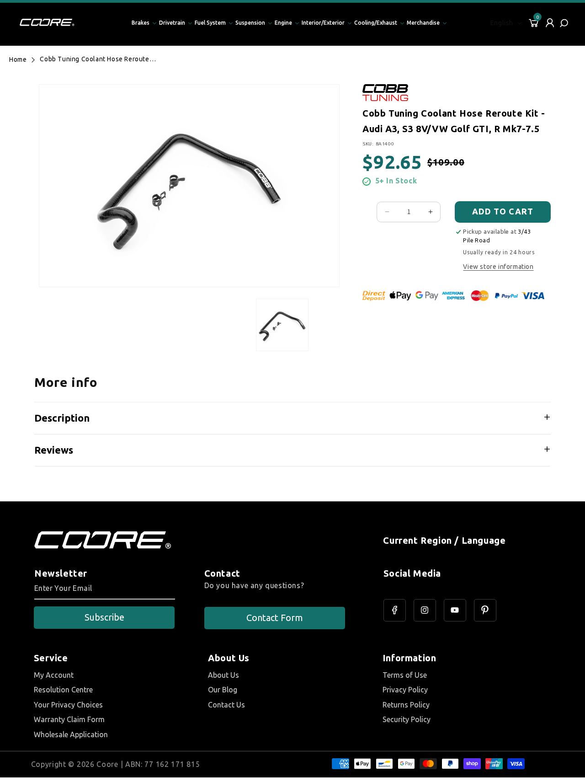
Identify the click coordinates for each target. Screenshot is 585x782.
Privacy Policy (405, 690)
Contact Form (274, 617)
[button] (564, 23)
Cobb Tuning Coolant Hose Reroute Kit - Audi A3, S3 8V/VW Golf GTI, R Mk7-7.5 (94, 59)
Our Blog (222, 690)
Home (18, 59)
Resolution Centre (63, 690)
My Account (54, 675)
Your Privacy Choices (68, 705)
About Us (223, 675)
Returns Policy (406, 705)
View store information (498, 266)
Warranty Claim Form (69, 719)
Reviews (53, 449)
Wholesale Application (71, 734)
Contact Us (226, 705)
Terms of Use (405, 675)
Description (62, 417)
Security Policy (407, 719)
